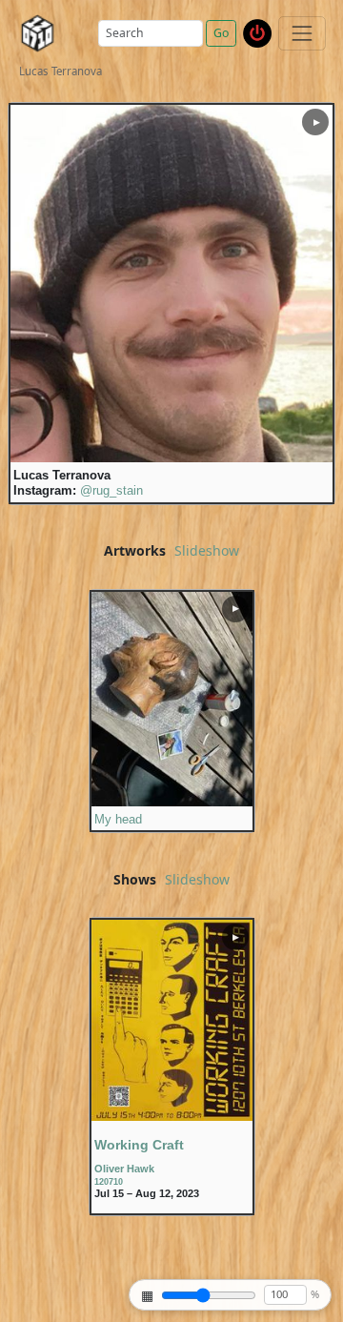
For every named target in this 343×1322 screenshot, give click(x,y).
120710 (108, 1182)
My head (118, 819)
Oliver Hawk (124, 1168)
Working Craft (139, 1144)
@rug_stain (111, 491)
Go (221, 33)
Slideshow (206, 551)
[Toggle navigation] (301, 33)
